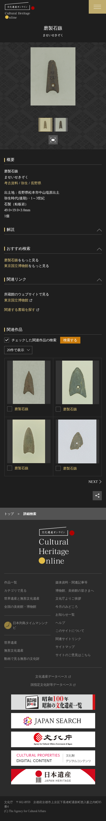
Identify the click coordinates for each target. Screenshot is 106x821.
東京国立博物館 (16, 266)
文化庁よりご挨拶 (68, 598)
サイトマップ (65, 647)
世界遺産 (10, 642)
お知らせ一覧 (65, 614)
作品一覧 (10, 582)
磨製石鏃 (11, 260)
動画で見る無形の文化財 (21, 659)
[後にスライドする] (95, 481)
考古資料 (11, 183)
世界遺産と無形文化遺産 (21, 598)
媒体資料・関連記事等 (71, 582)
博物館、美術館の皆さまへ (74, 590)
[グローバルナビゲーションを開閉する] (97, 7)
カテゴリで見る (15, 590)
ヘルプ (60, 623)
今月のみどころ (66, 607)
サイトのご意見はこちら (73, 655)
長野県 (36, 183)
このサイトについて (69, 631)
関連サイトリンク (68, 639)
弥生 (24, 183)
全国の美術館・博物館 (20, 607)
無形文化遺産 (13, 650)
